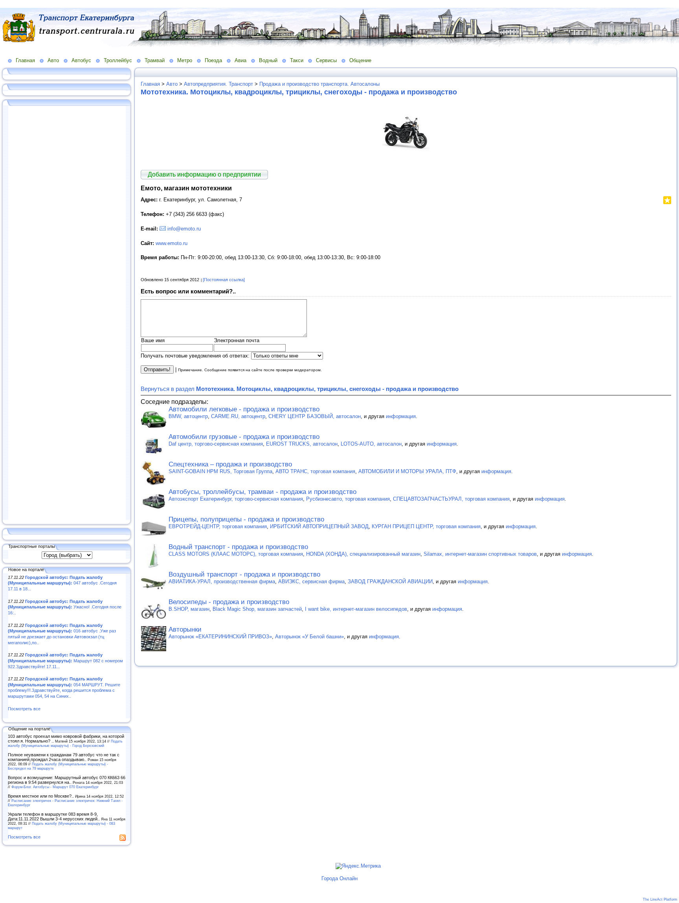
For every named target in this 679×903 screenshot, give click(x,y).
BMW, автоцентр (188, 416)
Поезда (213, 60)
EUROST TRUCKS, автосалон (302, 444)
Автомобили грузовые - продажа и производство (244, 436)
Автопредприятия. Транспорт (218, 84)
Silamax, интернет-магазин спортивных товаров (480, 554)
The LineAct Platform (660, 899)
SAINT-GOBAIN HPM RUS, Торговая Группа (220, 471)
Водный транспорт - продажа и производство (238, 547)
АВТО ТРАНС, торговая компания (315, 471)
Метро (184, 60)
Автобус (81, 60)
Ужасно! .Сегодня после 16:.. (64, 607)
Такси (296, 60)
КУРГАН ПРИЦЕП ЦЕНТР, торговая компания (426, 526)
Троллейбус (118, 60)
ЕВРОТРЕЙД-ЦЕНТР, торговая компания (218, 526)
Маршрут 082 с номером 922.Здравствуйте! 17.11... (65, 660)
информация (401, 416)
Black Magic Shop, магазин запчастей (257, 609)
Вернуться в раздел (300, 388)
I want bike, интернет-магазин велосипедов (356, 609)
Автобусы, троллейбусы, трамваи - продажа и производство (262, 492)
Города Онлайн (339, 878)
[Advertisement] (67, 313)
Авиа (240, 60)
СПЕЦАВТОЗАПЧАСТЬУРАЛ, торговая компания (451, 499)
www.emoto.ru (171, 243)
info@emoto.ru (184, 229)
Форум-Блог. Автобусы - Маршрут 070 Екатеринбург (55, 787)
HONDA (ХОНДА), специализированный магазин (363, 554)
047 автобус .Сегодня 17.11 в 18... (62, 583)
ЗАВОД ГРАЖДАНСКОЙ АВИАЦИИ (390, 581)
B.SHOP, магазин (189, 609)
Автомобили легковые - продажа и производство (244, 409)
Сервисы (326, 60)
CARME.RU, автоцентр (238, 416)
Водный (268, 60)
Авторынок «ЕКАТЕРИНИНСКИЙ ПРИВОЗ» (220, 636)
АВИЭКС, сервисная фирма (311, 581)
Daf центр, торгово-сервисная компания (216, 444)
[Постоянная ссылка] (224, 279)
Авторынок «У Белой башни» (309, 636)
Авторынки (185, 629)
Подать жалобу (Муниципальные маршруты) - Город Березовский (65, 743)
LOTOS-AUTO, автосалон (371, 444)
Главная (25, 60)
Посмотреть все (24, 708)
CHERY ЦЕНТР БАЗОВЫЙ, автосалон (314, 416)
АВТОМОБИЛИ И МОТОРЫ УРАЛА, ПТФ (407, 471)
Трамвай (155, 60)
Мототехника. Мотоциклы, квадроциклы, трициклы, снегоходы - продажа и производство (299, 92)
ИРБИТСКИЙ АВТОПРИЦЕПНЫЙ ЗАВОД (319, 526)
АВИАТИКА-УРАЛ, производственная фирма (222, 581)
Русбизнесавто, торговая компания (348, 499)
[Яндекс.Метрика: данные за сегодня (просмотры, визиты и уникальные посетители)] (358, 866)
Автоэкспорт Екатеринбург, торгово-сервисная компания (236, 499)
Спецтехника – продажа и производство (230, 464)
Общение (360, 60)
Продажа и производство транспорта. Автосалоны (319, 84)
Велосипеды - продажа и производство (229, 602)
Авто (53, 60)
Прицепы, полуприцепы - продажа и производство (246, 519)
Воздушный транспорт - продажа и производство (244, 574)
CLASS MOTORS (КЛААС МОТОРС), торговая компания (236, 554)
